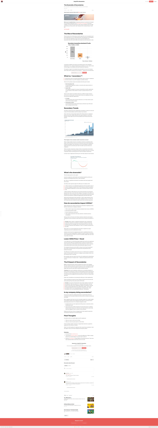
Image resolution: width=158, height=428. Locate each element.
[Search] (146, 1)
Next (91, 359)
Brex (79, 12)
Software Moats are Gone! (69, 404)
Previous (67, 359)
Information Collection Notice (78, 350)
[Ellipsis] (93, 373)
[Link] (63, 33)
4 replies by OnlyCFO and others (71, 387)
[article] (79, 400)
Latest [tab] (67, 395)
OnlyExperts (72, 338)
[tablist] (67, 365)
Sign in (155, 1)
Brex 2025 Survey (74, 333)
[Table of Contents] (0, 214)
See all (66, 415)
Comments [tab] (66, 365)
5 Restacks (73, 353)
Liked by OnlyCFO (69, 374)
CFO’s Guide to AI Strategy (82, 23)
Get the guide (66, 29)
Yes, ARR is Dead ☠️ (68, 397)
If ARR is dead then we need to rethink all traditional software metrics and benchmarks (74, 399)
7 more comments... (66, 391)
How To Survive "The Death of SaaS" (71, 409)
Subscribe (151, 1)
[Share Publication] (148, 1)
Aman (67, 381)
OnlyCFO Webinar (74, 335)
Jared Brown (67, 373)
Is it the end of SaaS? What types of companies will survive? (72, 405)
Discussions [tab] (70, 395)
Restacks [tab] (69, 365)
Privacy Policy (85, 350)
